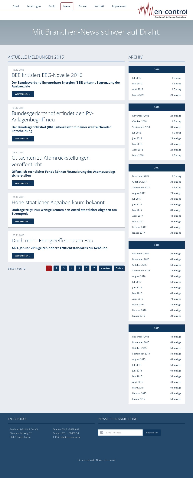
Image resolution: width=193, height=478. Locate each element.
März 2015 (156, 387)
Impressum (119, 6)
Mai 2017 (156, 210)
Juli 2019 (156, 78)
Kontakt (99, 6)
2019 (156, 69)
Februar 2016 (156, 310)
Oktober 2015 (156, 348)
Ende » (119, 268)
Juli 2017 (156, 198)
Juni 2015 (156, 370)
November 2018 (156, 115)
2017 (156, 167)
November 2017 (156, 176)
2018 (156, 107)
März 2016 (156, 304)
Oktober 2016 (156, 264)
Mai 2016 (156, 293)
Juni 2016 (156, 287)
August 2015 (156, 359)
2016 (156, 245)
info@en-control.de (70, 437)
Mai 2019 (156, 83)
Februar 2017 (156, 227)
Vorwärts (105, 268)
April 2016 (156, 298)
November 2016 (156, 259)
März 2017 (156, 221)
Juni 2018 (156, 138)
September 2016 (156, 270)
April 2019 (156, 89)
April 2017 (156, 215)
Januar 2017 (156, 232)
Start (16, 6)
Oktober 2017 (156, 181)
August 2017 (156, 193)
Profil (52, 6)
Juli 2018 (156, 132)
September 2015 (156, 353)
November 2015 (156, 342)
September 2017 (156, 187)
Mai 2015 (156, 376)
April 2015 (156, 382)
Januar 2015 (156, 399)
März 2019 (156, 95)
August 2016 (156, 276)
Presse (82, 6)
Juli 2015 (156, 365)
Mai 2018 (156, 144)
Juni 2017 (156, 204)
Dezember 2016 (156, 253)
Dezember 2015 (156, 336)
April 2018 (156, 149)
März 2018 (156, 155)
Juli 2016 (156, 281)
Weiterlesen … (24, 94)
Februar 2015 (156, 393)
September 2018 (156, 127)
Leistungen (34, 6)
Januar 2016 (156, 315)
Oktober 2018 (156, 121)
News (66, 6)
